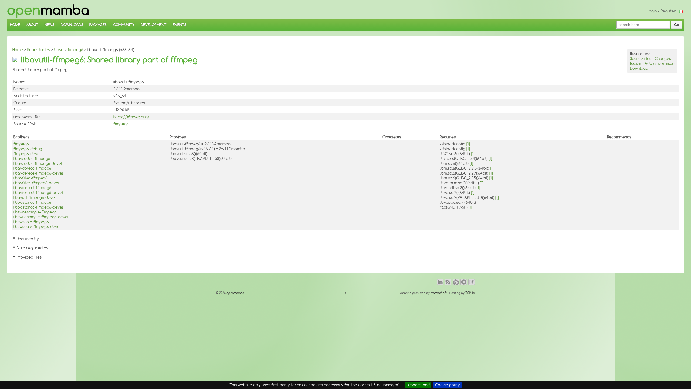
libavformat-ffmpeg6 (32, 187)
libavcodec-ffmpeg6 (31, 158)
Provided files (29, 257)
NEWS (49, 24)
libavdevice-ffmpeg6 (32, 168)
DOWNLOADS (72, 24)
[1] (468, 144)
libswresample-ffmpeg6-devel (40, 216)
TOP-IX (470, 293)
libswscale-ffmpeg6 (31, 221)
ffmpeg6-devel (26, 153)
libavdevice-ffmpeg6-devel (38, 173)
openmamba (235, 293)
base (58, 49)
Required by (28, 238)
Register (668, 11)
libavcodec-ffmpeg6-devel (37, 163)
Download (639, 68)
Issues (635, 63)
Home (17, 49)
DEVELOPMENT (154, 24)
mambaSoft (439, 293)
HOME (15, 24)
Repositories (38, 49)
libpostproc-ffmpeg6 (32, 202)
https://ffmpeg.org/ (131, 117)
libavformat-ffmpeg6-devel (38, 192)
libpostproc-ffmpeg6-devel (38, 207)
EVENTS (179, 24)
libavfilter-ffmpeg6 (30, 178)
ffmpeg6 (75, 49)
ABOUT (32, 24)
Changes (663, 58)
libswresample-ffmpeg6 (35, 212)
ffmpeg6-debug (27, 148)
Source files (640, 58)
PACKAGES (98, 24)
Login (652, 11)
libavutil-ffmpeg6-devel (34, 197)
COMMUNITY (123, 24)
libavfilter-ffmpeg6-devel (36, 182)
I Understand (418, 385)
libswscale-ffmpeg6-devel (36, 226)
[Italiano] (681, 11)
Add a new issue (660, 63)
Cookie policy (447, 385)
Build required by (32, 248)
